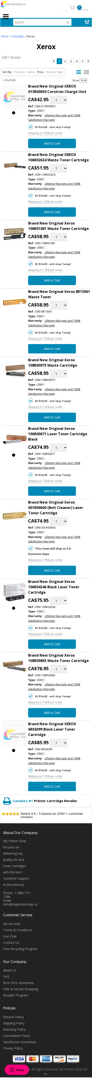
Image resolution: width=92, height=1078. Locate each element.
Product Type (54, 72)
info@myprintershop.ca (20, 904)
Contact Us (11, 942)
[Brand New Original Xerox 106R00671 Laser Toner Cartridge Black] (14, 440)
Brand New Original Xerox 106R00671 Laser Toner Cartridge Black (57, 434)
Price (40, 72)
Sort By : (7, 72)
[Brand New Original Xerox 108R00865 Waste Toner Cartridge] (14, 667)
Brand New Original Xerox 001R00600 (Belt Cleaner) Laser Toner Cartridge (55, 507)
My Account (11, 924)
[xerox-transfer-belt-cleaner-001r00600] (14, 514)
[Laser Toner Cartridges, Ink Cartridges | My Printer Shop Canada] (18, 4)
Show (75, 80)
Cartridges (17, 36)
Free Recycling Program (20, 949)
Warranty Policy (14, 1029)
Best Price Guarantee (18, 983)
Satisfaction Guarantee (19, 1042)
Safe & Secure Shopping (20, 989)
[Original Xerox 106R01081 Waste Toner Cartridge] (14, 235)
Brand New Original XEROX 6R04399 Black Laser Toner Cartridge (52, 729)
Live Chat (10, 936)
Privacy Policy (13, 1048)
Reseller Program (15, 995)
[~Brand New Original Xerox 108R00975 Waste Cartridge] (14, 372)
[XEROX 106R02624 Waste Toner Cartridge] (14, 166)
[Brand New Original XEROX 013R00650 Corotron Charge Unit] (14, 98)
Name (31, 72)
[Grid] (86, 72)
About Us (10, 970)
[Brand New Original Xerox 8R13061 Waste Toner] (14, 303)
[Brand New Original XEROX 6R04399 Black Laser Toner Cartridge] (14, 735)
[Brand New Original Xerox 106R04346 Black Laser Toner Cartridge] (14, 593)
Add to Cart (52, 143)
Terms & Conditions (17, 930)
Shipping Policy (14, 1023)
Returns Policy (13, 1017)
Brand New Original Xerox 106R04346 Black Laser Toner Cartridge (53, 587)
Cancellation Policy (16, 1036)
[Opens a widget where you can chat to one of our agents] (16, 1070)
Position (20, 72)
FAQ (6, 976)
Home (5, 36)
